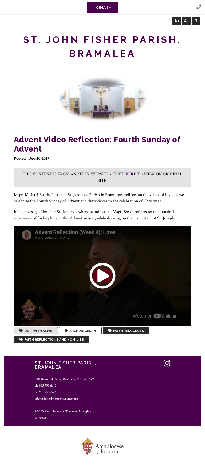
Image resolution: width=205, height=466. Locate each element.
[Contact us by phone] (199, 7)
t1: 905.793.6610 (46, 385)
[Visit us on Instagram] (167, 364)
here (130, 174)
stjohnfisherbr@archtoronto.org (56, 398)
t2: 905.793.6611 (45, 392)
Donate (102, 7)
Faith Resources (128, 330)
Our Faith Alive (37, 330)
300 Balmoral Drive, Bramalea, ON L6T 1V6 (64, 379)
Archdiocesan (82, 330)
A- (186, 20)
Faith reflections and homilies (53, 340)
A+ (176, 20)
